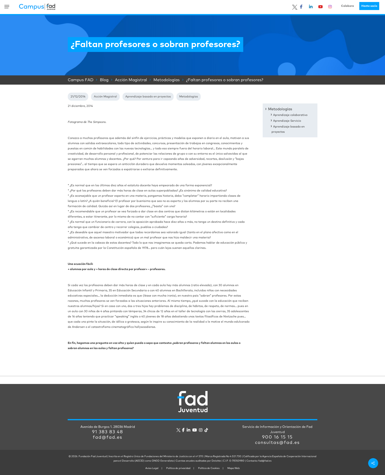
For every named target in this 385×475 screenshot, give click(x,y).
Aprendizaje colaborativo (290, 115)
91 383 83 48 (107, 432)
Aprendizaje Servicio (287, 121)
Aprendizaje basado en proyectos (148, 96)
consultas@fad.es (277, 443)
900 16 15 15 (277, 437)
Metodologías (188, 96)
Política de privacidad (178, 468)
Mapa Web (233, 468)
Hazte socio (369, 6)
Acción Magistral (105, 96)
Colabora (347, 6)
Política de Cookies (209, 468)
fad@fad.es (107, 437)
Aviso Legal (151, 468)
